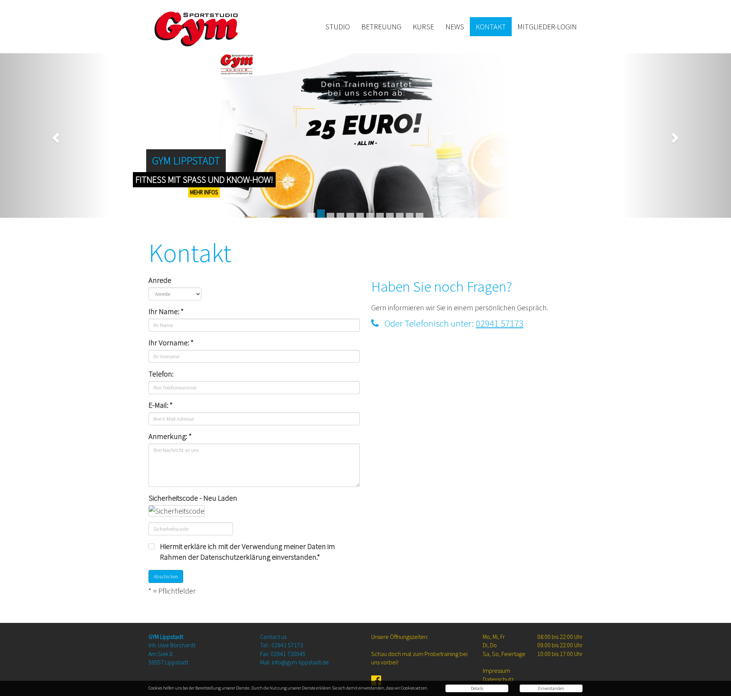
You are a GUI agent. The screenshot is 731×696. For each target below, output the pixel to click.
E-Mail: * (160, 405)
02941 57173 (500, 323)
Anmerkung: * (170, 436)
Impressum (496, 670)
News (454, 26)
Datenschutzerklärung (235, 557)
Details (477, 688)
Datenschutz (498, 679)
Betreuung (381, 26)
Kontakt (491, 26)
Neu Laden (220, 498)
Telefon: (161, 373)
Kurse (423, 26)
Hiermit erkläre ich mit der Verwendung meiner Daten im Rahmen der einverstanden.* (247, 551)
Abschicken (165, 576)
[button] (55, 135)
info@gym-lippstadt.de (300, 662)
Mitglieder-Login (547, 26)
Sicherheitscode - (192, 498)
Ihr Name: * (166, 311)
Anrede (159, 280)
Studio (337, 26)
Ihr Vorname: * (171, 342)
